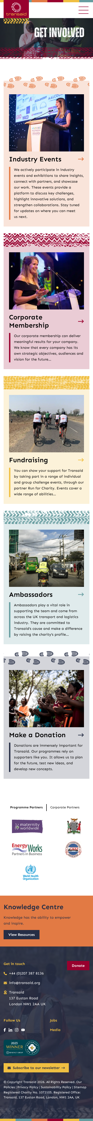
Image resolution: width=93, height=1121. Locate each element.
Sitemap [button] (80, 1087)
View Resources (21, 934)
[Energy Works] (27, 849)
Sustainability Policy (56, 1087)
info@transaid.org (24, 983)
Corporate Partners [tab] (64, 807)
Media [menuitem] (55, 1030)
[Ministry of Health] (74, 826)
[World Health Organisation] (30, 872)
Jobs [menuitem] (53, 1020)
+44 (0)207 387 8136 (26, 973)
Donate (78, 965)
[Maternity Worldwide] (27, 826)
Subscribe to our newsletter (36, 1068)
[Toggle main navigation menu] (83, 10)
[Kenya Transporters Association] (73, 849)
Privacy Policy (27, 1087)
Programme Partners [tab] (26, 807)
